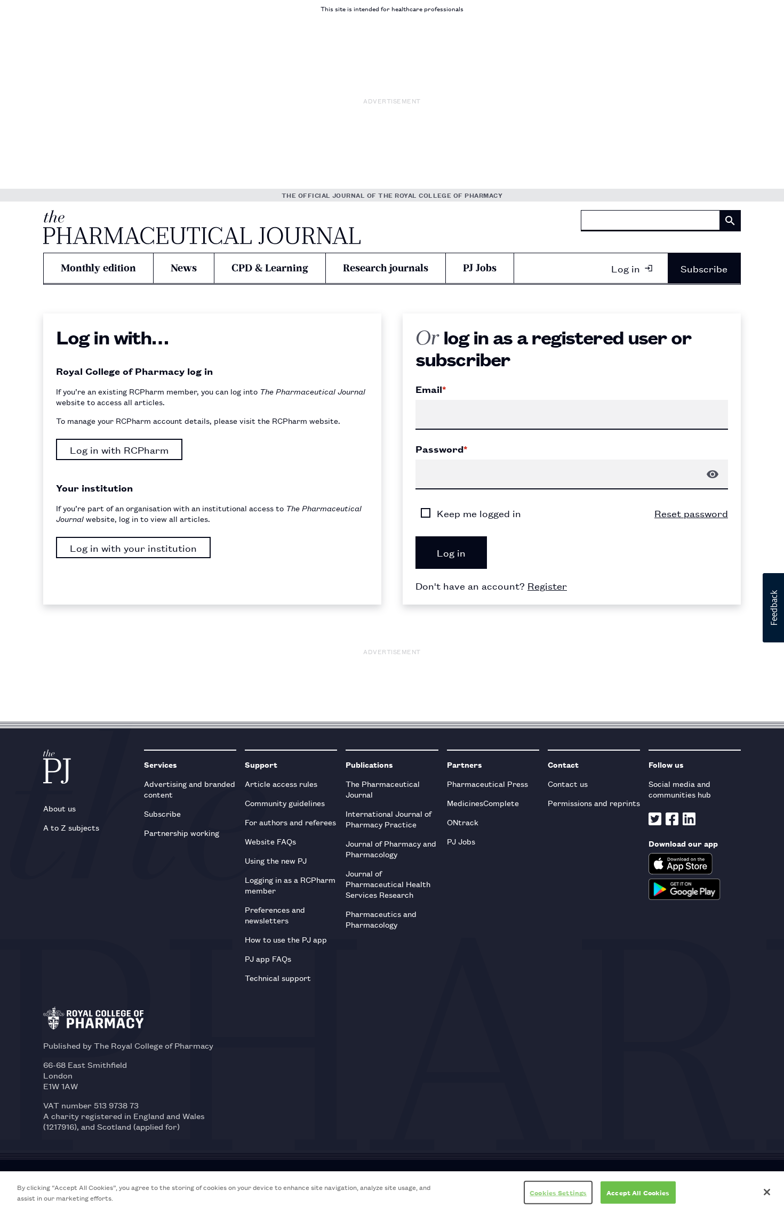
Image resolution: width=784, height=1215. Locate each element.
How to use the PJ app (286, 939)
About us (59, 808)
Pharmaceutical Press (487, 783)
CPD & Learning (269, 268)
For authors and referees (290, 821)
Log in (625, 268)
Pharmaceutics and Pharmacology (381, 919)
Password (441, 448)
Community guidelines (285, 802)
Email (430, 389)
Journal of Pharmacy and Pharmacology (391, 848)
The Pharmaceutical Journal (383, 789)
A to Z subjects (71, 827)
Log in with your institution (133, 547)
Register (547, 585)
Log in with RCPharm (119, 449)
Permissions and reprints (594, 802)
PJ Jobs (480, 268)
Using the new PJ (276, 860)
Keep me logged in (479, 512)
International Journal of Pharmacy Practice (388, 819)
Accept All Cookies (637, 1192)
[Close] (767, 1192)
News (184, 268)
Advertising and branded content (189, 789)
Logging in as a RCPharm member (290, 885)
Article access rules (281, 783)
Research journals (385, 268)
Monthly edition (98, 268)
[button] (773, 607)
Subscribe (704, 268)
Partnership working (181, 832)
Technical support (278, 977)
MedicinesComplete (483, 802)
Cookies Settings (558, 1192)
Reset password (691, 512)
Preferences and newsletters (275, 915)
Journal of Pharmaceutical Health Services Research (388, 883)
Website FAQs (270, 841)
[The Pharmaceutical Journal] (202, 227)
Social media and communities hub (680, 789)
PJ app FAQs (268, 958)
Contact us (568, 783)
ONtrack (462, 821)
